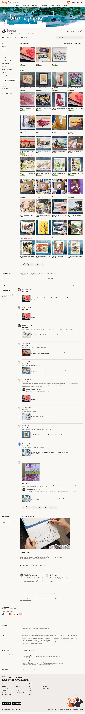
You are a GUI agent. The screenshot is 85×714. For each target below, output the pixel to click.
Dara (23, 443)
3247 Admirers (5, 88)
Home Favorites (35, 5)
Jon (23, 425)
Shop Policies (24, 37)
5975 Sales (4, 86)
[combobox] (37, 2)
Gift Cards (66, 5)
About (16, 37)
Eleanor (27, 389)
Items (3, 37)
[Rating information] (8, 33)
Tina (23, 379)
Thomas (23, 343)
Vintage (52, 5)
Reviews (9, 37)
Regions (81, 709)
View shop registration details (29, 669)
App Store (6, 703)
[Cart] (81, 2)
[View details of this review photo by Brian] (31, 472)
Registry (58, 5)
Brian (23, 461)
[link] (21, 264)
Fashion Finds (44, 5)
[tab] (10, 43)
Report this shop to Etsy (7, 93)
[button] (69, 31)
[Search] (68, 2)
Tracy (23, 307)
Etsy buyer (24, 325)
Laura (23, 361)
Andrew (23, 289)
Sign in (73, 2)
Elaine (23, 407)
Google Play (16, 703)
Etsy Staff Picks (25, 5)
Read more (50, 278)
